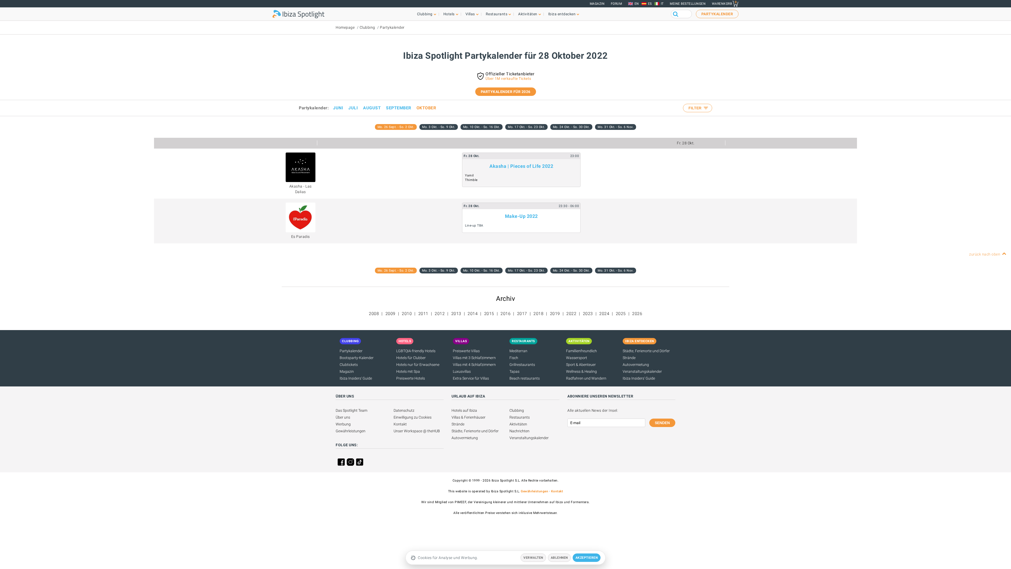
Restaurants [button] (497, 14)
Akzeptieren (587, 558)
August (372, 107)
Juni (338, 107)
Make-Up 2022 (521, 216)
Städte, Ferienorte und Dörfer (646, 351)
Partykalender (392, 27)
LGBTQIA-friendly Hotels (415, 351)
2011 (423, 313)
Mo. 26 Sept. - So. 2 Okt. (396, 127)
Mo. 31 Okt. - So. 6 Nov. (615, 127)
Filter (695, 108)
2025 (621, 313)
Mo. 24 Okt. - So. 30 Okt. (571, 127)
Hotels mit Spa (408, 371)
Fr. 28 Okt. (686, 143)
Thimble (471, 180)
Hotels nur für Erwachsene (417, 364)
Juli (353, 107)
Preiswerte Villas (466, 351)
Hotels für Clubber (411, 358)
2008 (374, 313)
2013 (456, 313)
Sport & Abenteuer (581, 364)
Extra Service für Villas (471, 378)
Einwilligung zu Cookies (413, 417)
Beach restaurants (524, 378)
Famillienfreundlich (581, 351)
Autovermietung (636, 364)
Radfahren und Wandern (586, 378)
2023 (588, 313)
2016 (505, 313)
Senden (662, 423)
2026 (637, 313)
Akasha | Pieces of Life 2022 (521, 166)
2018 (538, 313)
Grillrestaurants (522, 364)
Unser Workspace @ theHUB (417, 431)
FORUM (616, 4)
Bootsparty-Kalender (357, 358)
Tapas (514, 371)
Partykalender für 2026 (506, 92)
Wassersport (576, 358)
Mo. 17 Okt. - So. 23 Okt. (526, 127)
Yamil (469, 175)
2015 (489, 313)
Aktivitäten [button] (527, 14)
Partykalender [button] (717, 14)
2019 (555, 313)
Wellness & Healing (581, 371)
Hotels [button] (449, 14)
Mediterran (518, 351)
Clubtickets (349, 364)
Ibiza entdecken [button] (562, 14)
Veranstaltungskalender (642, 371)
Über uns (343, 417)
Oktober (426, 107)
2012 (440, 313)
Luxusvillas (462, 371)
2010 (407, 313)
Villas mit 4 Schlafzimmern (474, 364)
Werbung (343, 424)
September (398, 107)
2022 (571, 313)
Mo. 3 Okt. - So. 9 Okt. (438, 127)
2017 (522, 313)
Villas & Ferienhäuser (468, 417)
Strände (629, 358)
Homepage (345, 27)
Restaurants (519, 417)
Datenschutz (404, 410)
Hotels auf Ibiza (464, 410)
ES (650, 4)
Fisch (513, 358)
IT (662, 4)
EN (637, 4)
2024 (604, 313)
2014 (473, 313)
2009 (390, 313)
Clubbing (367, 27)
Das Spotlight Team (351, 410)
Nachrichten (519, 431)
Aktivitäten (518, 424)
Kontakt (400, 424)
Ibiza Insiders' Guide (356, 378)
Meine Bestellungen (688, 4)
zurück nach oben (984, 254)
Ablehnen (559, 558)
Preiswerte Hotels (410, 378)
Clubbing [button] (425, 14)
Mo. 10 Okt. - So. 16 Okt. (481, 127)
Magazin (597, 4)
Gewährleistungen (350, 431)
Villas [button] (470, 14)
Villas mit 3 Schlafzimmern (474, 358)
